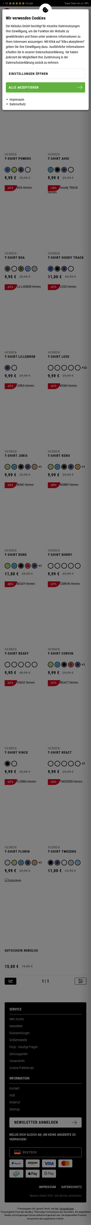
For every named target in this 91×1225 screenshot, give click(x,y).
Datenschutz (18, 104)
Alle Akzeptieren (24, 87)
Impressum (17, 99)
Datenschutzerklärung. (50, 52)
